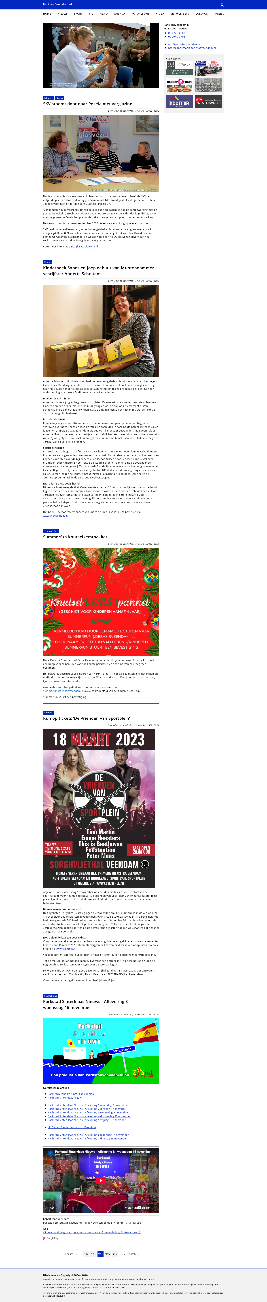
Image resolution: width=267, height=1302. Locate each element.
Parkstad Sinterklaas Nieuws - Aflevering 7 (74, 1138)
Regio (60, 98)
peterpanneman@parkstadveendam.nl (192, 48)
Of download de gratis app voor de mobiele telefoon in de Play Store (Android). (92, 1232)
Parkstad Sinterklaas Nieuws (65, 1097)
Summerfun (50, 531)
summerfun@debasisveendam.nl (63, 691)
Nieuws (48, 98)
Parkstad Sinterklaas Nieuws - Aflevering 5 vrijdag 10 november (87, 1120)
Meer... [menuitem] (219, 13)
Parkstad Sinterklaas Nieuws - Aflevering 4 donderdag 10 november (89, 1116)
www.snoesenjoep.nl (56, 515)
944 (101, 1254)
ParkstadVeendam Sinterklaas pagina (71, 1094)
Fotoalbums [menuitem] (141, 13)
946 (115, 1254)
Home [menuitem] (47, 13)
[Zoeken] (222, 5)
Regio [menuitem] (104, 13)
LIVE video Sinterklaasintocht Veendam (72, 1127)
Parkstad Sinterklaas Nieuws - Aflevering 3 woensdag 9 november (88, 1112)
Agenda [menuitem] (119, 13)
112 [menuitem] (91, 13)
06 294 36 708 (176, 36)
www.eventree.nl (66, 948)
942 (86, 1254)
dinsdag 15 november (113, 1138)
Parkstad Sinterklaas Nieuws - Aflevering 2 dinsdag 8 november (87, 1108)
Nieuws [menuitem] (62, 13)
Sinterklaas (50, 995)
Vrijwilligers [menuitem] (180, 13)
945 (108, 1254)
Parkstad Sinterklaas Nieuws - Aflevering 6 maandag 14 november (88, 1135)
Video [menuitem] (160, 13)
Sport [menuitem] (78, 13)
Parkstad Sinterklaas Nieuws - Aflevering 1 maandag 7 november (87, 1105)
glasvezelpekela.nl (87, 246)
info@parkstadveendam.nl (184, 44)
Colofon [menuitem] (201, 13)
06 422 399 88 (176, 33)
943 (93, 1254)
